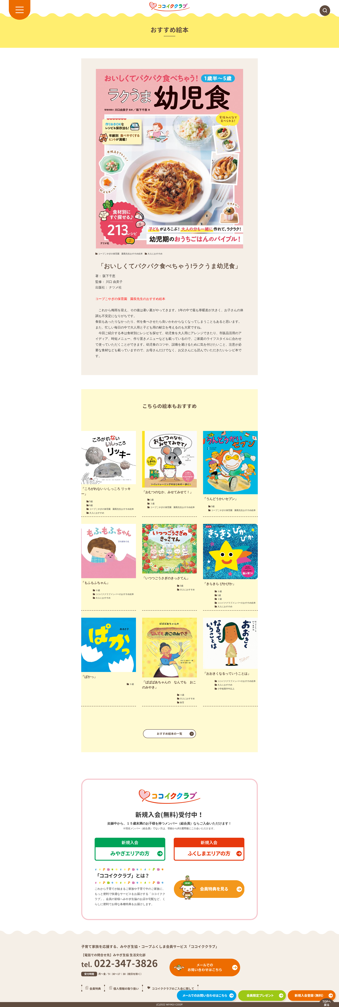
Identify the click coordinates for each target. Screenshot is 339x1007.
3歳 (213, 506)
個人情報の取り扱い (126, 989)
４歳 (182, 695)
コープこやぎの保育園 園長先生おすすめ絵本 (120, 253)
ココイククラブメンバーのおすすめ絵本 (115, 594)
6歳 (91, 505)
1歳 (152, 499)
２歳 (152, 503)
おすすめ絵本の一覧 (169, 734)
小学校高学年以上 (226, 688)
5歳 (91, 501)
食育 (182, 702)
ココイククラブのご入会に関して (173, 989)
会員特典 (95, 989)
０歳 (98, 590)
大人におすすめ (155, 253)
